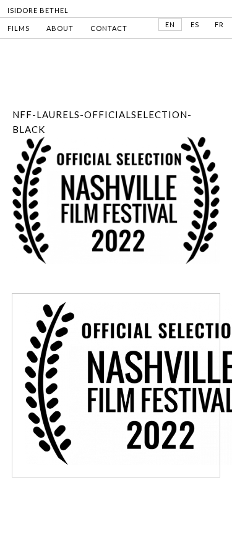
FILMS (18, 28)
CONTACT (108, 28)
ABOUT (60, 28)
